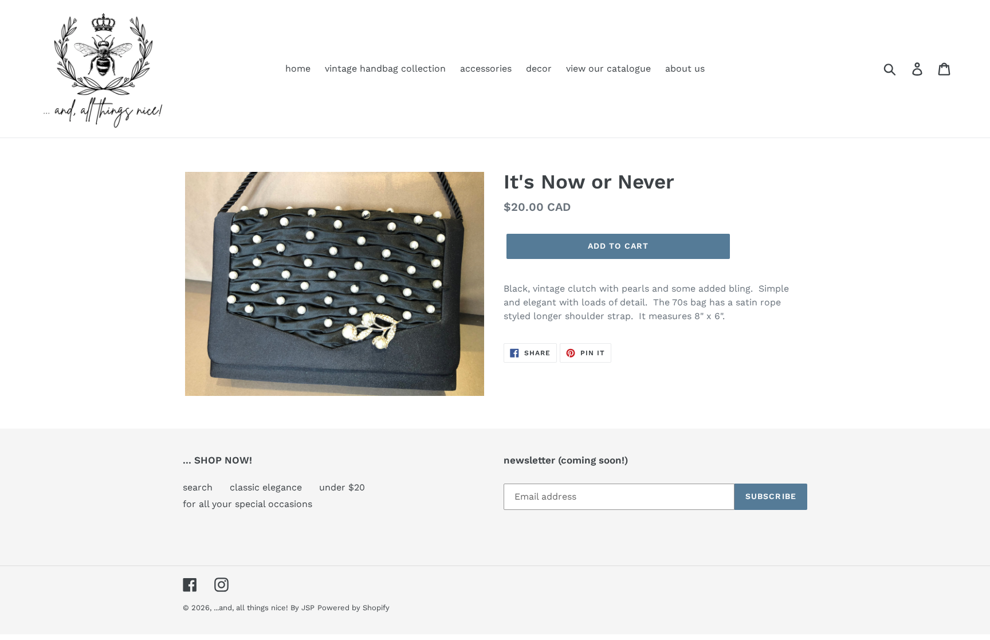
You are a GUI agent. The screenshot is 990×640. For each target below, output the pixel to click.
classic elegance (266, 487)
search (198, 487)
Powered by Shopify (353, 607)
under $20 (342, 487)
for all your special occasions (247, 503)
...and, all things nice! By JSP (264, 607)
